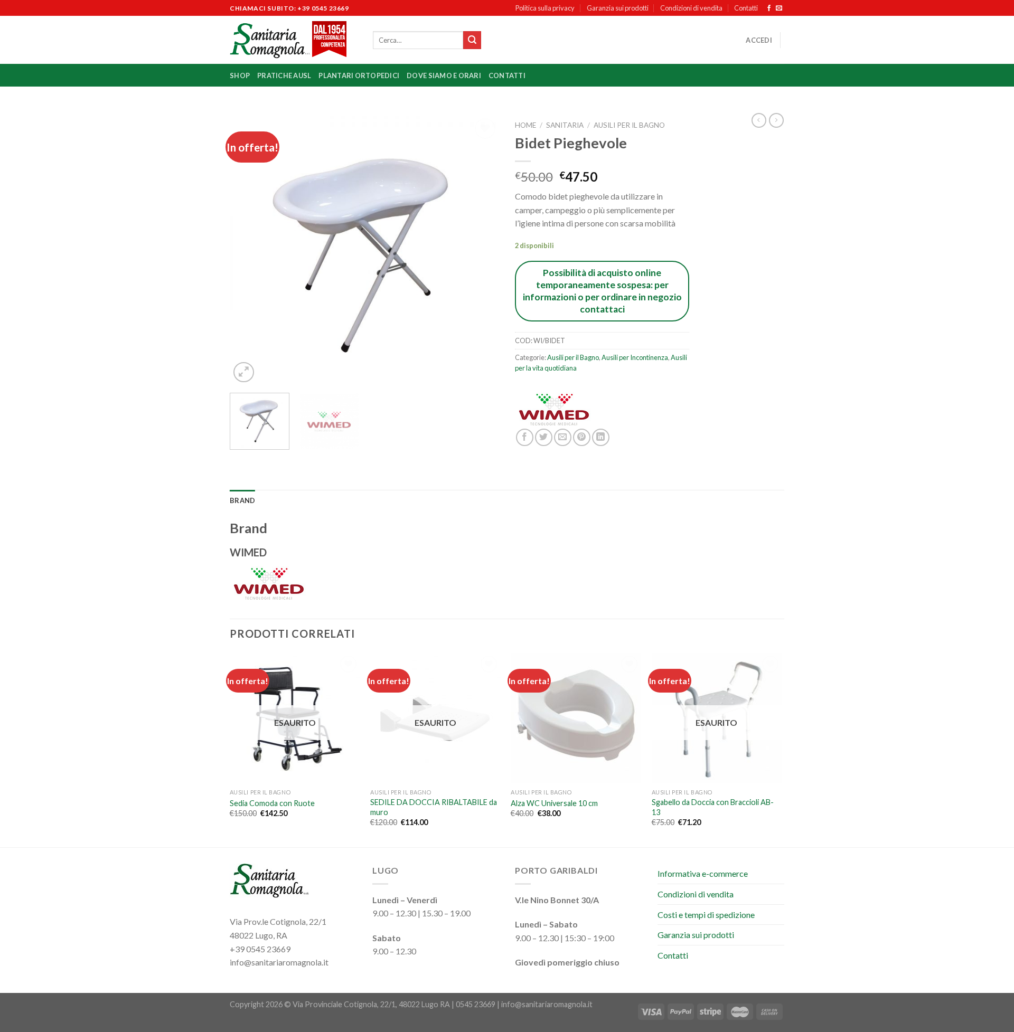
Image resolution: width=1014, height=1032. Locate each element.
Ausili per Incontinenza (635, 357)
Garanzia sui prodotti (618, 8)
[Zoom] (243, 372)
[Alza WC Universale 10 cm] (576, 718)
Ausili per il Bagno (629, 125)
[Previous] (248, 250)
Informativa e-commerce (703, 873)
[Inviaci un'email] (779, 8)
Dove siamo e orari (444, 75)
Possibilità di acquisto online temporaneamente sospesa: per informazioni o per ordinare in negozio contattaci (602, 291)
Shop (240, 75)
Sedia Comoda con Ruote (272, 803)
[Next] (480, 250)
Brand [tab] (242, 500)
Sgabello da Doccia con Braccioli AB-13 (713, 807)
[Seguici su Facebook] (769, 8)
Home (525, 125)
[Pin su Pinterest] (581, 437)
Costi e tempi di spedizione (706, 915)
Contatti (746, 8)
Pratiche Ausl (284, 75)
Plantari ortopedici (358, 75)
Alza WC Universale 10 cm (554, 803)
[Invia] (472, 40)
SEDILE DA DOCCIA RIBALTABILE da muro (433, 807)
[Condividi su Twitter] (543, 437)
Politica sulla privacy (545, 8)
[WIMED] (554, 410)
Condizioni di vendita (691, 8)
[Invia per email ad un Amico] (562, 437)
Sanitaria (565, 125)
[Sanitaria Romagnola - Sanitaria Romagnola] (293, 40)
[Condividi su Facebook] (524, 437)
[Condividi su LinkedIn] (600, 437)
